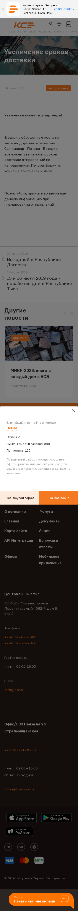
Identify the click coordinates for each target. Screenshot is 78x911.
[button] (41, 901)
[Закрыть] (3, 9)
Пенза (11, 428)
